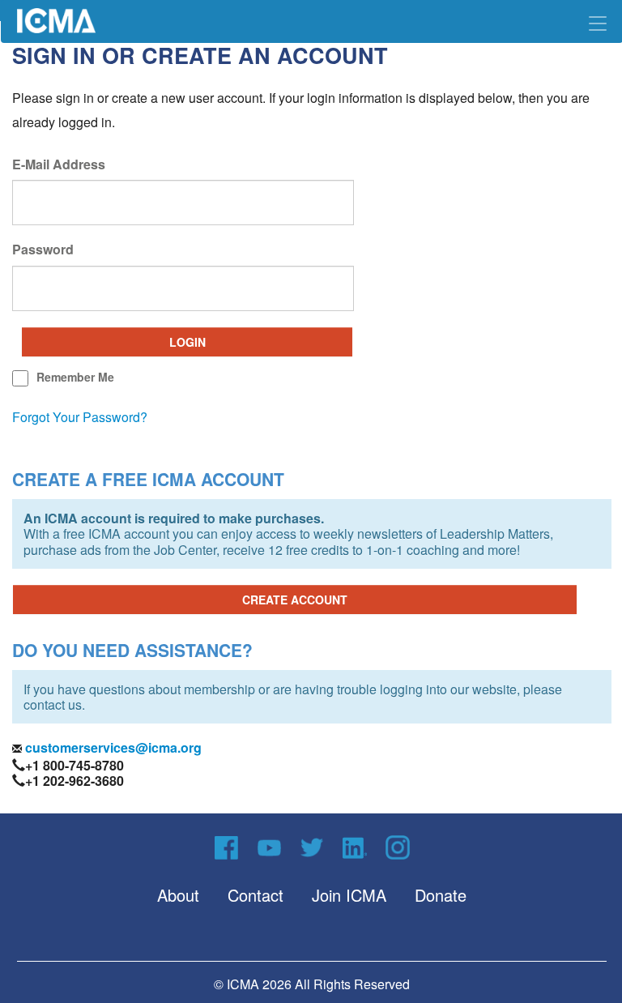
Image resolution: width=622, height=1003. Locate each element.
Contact (255, 895)
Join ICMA (349, 895)
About (178, 895)
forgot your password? (79, 417)
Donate (440, 895)
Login (187, 342)
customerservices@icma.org (112, 747)
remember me (75, 377)
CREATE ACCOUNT (294, 599)
